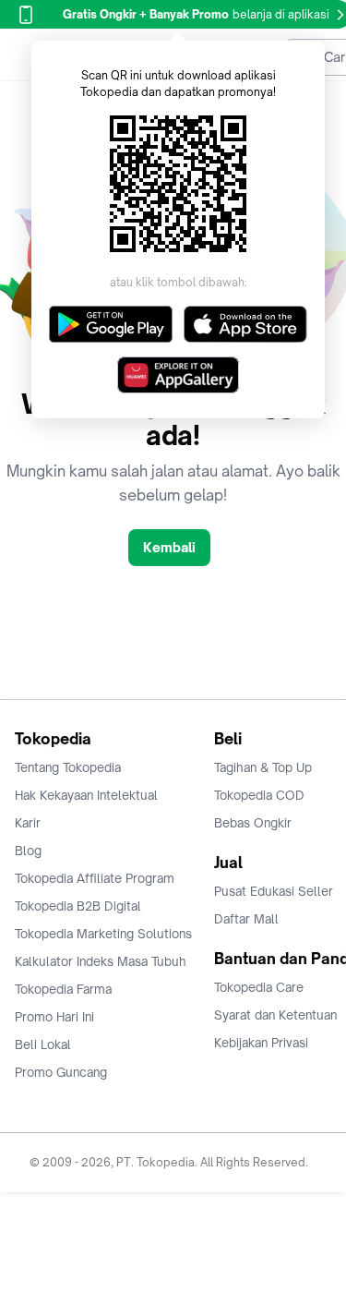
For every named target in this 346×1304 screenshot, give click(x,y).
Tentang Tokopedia (68, 767)
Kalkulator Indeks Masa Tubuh (100, 961)
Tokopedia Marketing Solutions (103, 933)
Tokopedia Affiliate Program (94, 878)
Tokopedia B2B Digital (78, 906)
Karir (28, 822)
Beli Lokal (43, 1044)
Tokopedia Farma (63, 989)
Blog (28, 850)
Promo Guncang (61, 1072)
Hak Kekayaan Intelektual (86, 795)
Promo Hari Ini (54, 1016)
